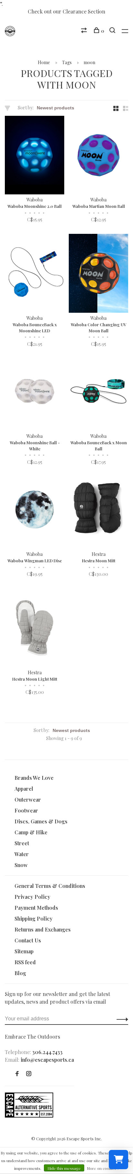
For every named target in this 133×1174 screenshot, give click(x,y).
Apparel (24, 788)
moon (89, 62)
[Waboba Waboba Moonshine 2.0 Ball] (34, 156)
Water (22, 854)
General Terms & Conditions (50, 885)
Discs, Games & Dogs (41, 821)
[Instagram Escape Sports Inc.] (28, 1073)
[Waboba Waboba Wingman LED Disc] (34, 510)
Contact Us (28, 940)
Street (22, 843)
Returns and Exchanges (43, 929)
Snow (21, 865)
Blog (20, 973)
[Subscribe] (120, 1019)
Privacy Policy (32, 896)
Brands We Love (34, 777)
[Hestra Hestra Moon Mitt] (98, 510)
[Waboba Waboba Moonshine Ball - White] (34, 392)
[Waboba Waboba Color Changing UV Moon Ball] (98, 274)
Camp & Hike (31, 832)
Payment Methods (36, 907)
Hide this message (64, 1168)
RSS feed (25, 962)
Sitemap (24, 951)
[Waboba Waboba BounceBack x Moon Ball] (98, 392)
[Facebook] (17, 1073)
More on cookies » (103, 1168)
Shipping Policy (34, 918)
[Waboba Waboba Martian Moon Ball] (98, 156)
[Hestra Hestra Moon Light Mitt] (34, 628)
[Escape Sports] (29, 1115)
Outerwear (28, 799)
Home (44, 62)
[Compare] (84, 31)
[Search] (113, 31)
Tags (67, 62)
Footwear (26, 810)
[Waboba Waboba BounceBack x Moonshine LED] (34, 274)
